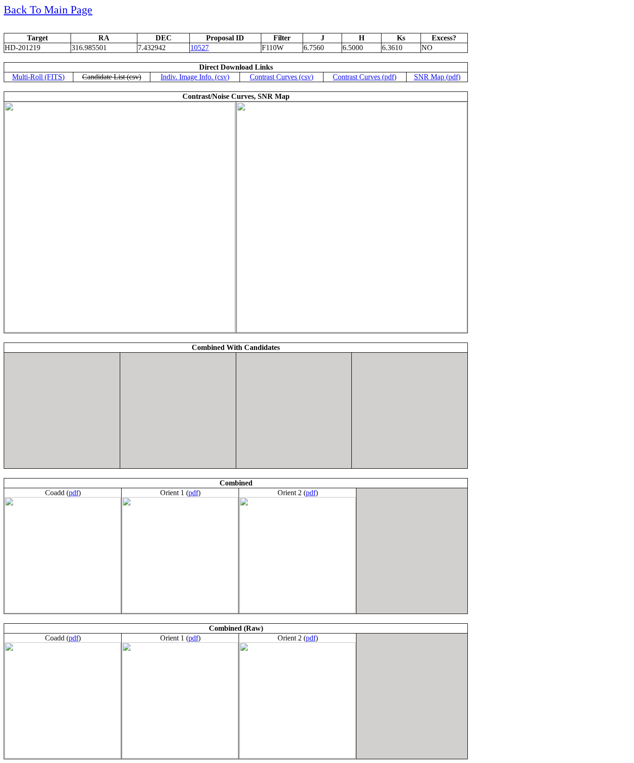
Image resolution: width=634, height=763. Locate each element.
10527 (199, 48)
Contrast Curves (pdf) (364, 77)
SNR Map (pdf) (437, 77)
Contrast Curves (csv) (281, 77)
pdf (73, 493)
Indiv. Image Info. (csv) (195, 77)
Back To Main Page (48, 10)
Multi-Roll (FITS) (38, 77)
